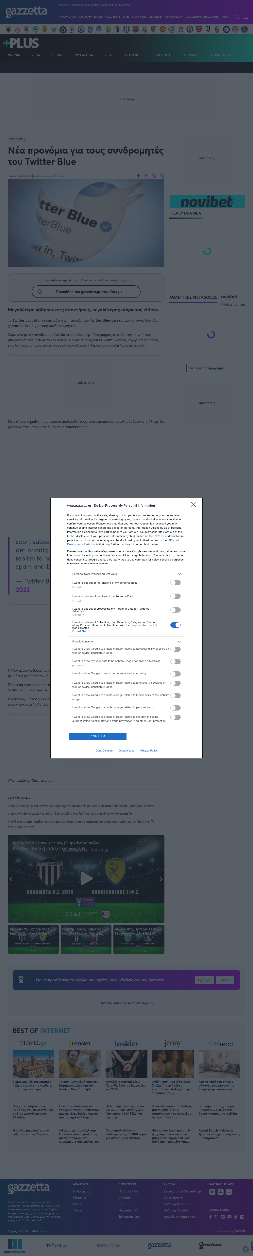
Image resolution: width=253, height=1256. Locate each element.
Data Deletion (104, 750)
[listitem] (126, 574)
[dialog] (126, 628)
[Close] (195, 506)
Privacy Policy (149, 750)
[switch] (175, 582)
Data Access (126, 750)
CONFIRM (98, 736)
